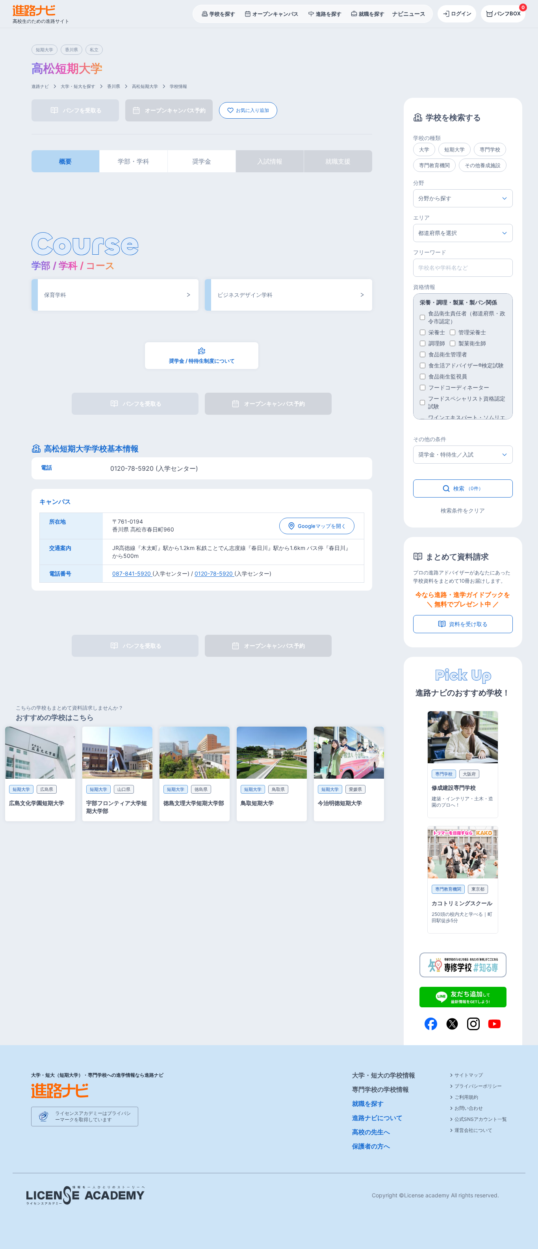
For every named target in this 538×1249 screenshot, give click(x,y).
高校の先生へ (371, 1132)
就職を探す (368, 1103)
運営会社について (473, 1130)
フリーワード (429, 252)
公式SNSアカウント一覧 (481, 1119)
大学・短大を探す (78, 86)
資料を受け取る (468, 624)
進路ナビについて (377, 1118)
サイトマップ (469, 1075)
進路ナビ (40, 86)
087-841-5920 (132, 573)
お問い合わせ (469, 1108)
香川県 (113, 86)
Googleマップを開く (322, 526)
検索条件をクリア (463, 510)
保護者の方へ (371, 1146)
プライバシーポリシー (478, 1086)
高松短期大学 (145, 86)
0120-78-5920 (214, 573)
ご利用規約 (466, 1097)
